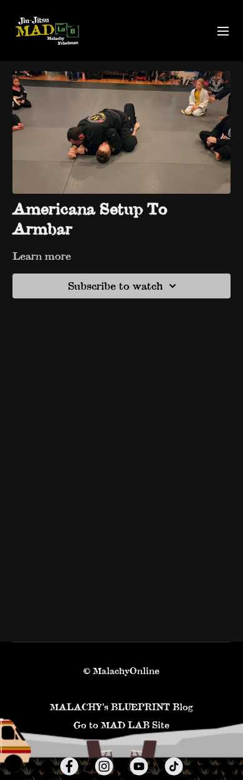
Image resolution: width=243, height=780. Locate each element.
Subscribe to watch (115, 285)
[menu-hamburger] (223, 30)
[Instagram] (104, 766)
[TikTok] (174, 766)
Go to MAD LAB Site (121, 725)
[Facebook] (69, 766)
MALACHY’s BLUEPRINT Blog (121, 707)
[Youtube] (139, 766)
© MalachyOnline (121, 671)
